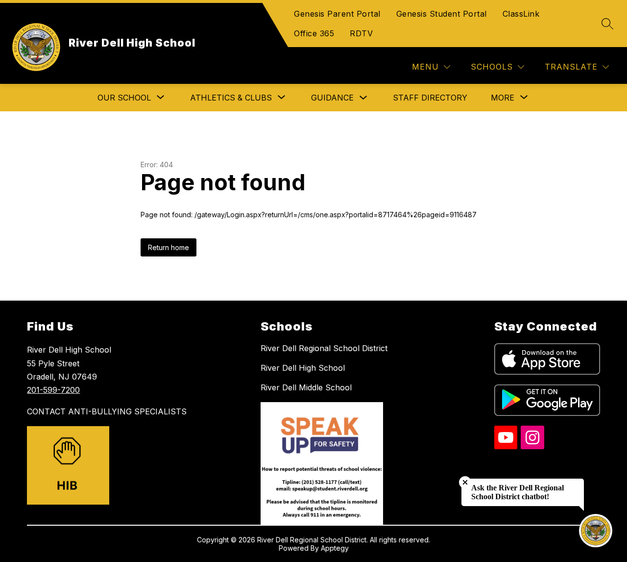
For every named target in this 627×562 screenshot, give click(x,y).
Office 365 (314, 33)
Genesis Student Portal (441, 14)
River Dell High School (303, 368)
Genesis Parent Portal (337, 14)
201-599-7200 (53, 390)
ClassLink (521, 14)
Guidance (332, 97)
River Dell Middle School (306, 387)
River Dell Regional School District (324, 348)
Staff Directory (430, 97)
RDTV (361, 33)
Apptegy (335, 548)
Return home (168, 247)
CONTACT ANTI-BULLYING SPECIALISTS (107, 411)
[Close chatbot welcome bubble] (465, 482)
